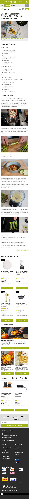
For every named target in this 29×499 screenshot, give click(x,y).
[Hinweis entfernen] (27, 2)
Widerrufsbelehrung (18, 452)
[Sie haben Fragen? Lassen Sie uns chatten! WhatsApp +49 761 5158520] (3, 487)
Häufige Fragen (5, 456)
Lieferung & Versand (6, 447)
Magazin (7, 5)
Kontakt (3, 460)
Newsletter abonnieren (14, 425)
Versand (15, 490)
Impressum (16, 454)
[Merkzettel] (20, 9)
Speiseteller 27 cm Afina (7, 271)
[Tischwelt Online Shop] (5, 8)
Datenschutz (17, 447)
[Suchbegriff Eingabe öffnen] (27, 5)
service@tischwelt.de (7, 437)
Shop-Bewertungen (6, 458)
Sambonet (5, 306)
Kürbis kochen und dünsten (7, 340)
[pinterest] (12, 487)
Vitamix (18, 274)
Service (13, 5)
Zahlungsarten (5, 450)
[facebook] (6, 487)
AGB (15, 450)
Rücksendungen (5, 452)
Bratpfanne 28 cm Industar (19, 394)
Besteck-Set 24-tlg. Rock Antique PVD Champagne (6, 304)
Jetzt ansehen (14, 348)
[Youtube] (15, 487)
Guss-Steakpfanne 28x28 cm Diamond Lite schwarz (22, 304)
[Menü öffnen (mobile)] (27, 9)
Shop (2, 5)
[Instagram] (9, 487)
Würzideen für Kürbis (6, 365)
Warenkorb (7, 288)
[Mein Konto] (17, 9)
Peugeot (3, 396)
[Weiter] (27, 390)
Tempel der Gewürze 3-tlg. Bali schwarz (7, 394)
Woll (18, 306)
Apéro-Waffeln (19, 365)
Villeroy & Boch (6, 272)
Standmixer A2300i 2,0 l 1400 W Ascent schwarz (21, 272)
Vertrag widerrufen (8, 440)
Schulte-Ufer (18, 396)
